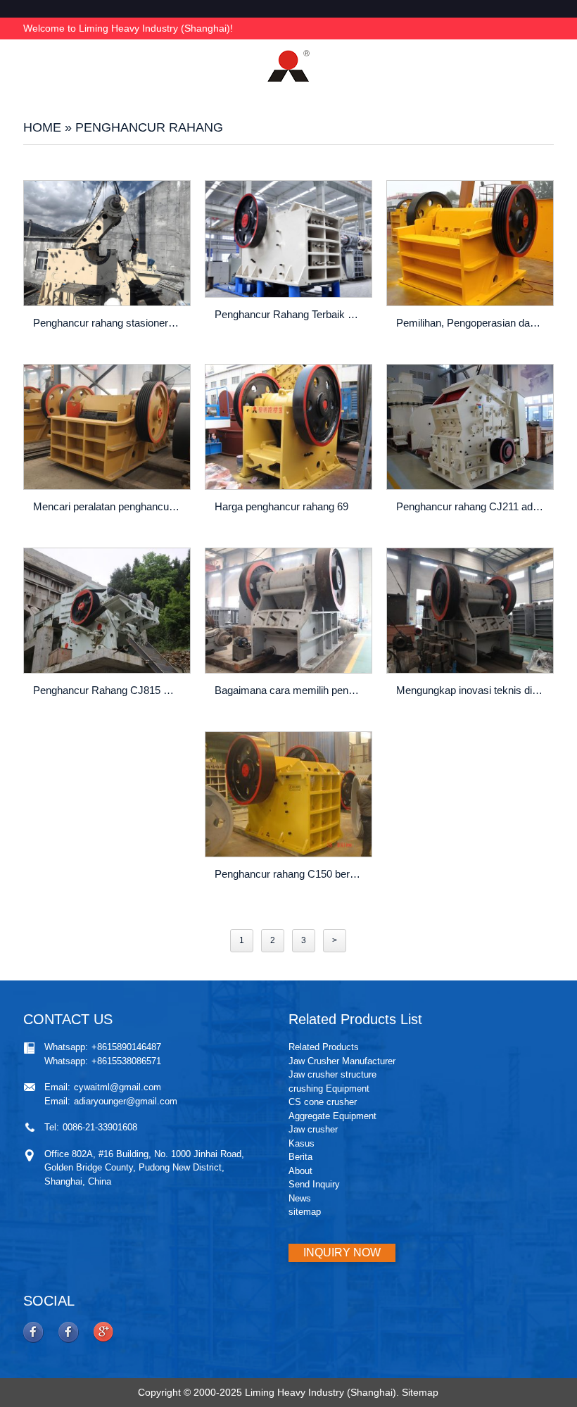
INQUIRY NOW (342, 1252)
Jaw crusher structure (332, 1074)
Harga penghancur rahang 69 (281, 506)
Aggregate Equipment (332, 1116)
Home (42, 127)
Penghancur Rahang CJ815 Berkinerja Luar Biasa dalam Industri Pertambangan (108, 690)
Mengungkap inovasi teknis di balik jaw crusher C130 (471, 690)
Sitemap (420, 1392)
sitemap (304, 1211)
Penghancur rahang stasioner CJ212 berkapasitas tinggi (108, 323)
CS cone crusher (322, 1102)
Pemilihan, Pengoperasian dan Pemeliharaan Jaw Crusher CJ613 (471, 323)
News (299, 1198)
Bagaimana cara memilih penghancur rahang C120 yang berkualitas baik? (290, 690)
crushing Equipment (328, 1088)
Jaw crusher (313, 1129)
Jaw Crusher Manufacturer (341, 1061)
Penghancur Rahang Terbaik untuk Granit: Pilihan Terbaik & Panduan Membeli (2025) (290, 314)
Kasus (301, 1143)
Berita (300, 1157)
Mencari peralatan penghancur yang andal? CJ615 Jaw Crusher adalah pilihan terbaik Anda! (108, 506)
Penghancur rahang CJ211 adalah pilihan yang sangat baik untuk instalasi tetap (471, 506)
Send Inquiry (314, 1184)
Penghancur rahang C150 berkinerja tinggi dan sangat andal (290, 874)
